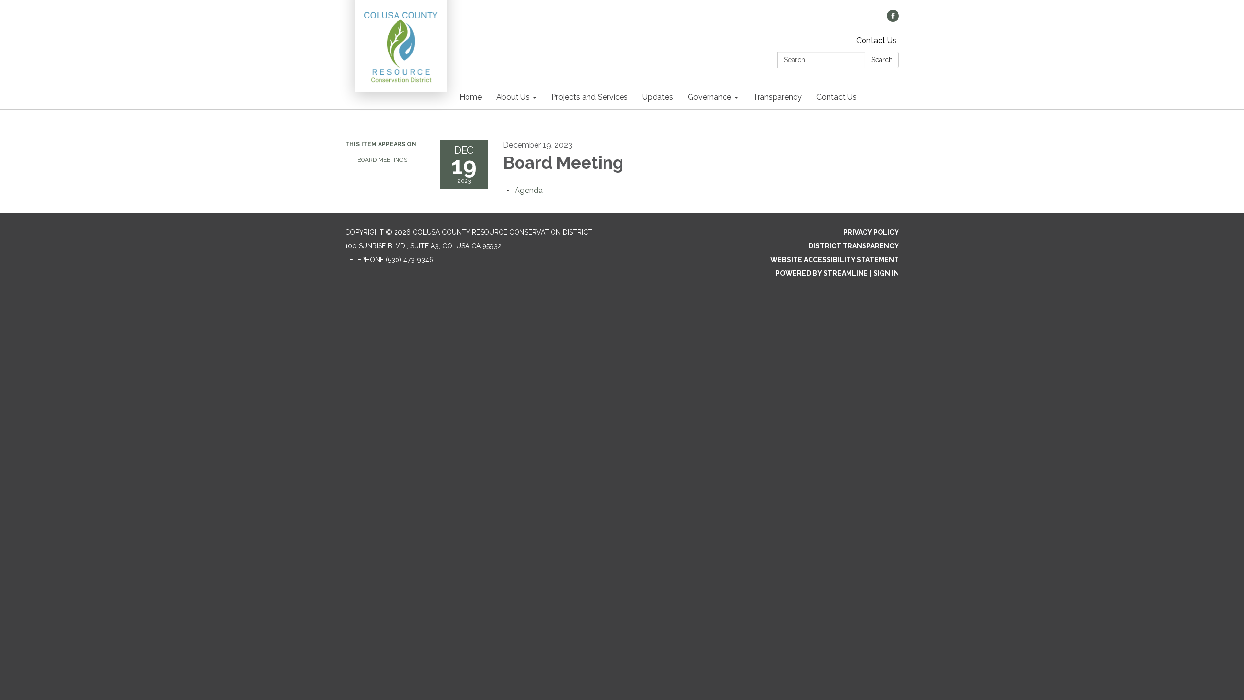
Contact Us (876, 40)
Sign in (886, 273)
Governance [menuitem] (709, 97)
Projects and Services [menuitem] (589, 97)
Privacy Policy (871, 232)
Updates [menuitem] (657, 97)
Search (882, 60)
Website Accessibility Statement (834, 259)
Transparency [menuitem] (777, 97)
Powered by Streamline (822, 273)
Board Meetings (382, 160)
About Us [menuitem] (513, 97)
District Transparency (854, 246)
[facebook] (893, 19)
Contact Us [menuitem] (836, 97)
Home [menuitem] (470, 97)
